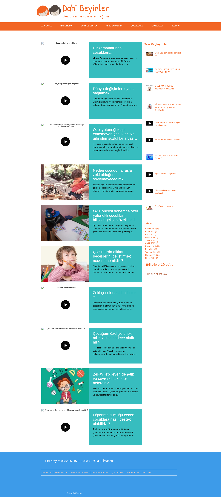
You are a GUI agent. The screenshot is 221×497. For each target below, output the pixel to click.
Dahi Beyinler (86, 7)
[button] (88, 25)
